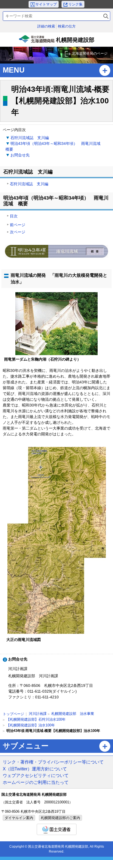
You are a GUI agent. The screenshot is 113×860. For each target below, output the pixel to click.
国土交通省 (57, 829)
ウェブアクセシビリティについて (36, 775)
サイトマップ (46, 4)
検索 (106, 16)
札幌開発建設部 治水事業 (72, 714)
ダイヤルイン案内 (19, 818)
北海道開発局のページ (90, 53)
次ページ (17, 232)
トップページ (13, 714)
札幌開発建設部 (57, 42)
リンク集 (75, 4)
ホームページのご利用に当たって (36, 782)
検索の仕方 (67, 26)
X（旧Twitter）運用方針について (35, 768)
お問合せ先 (20, 155)
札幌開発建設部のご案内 (60, 818)
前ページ (17, 225)
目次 (14, 216)
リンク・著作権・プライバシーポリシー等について (53, 761)
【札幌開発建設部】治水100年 (30, 725)
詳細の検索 (46, 26)
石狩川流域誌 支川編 (29, 138)
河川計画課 (38, 714)
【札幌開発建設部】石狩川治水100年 (36, 719)
